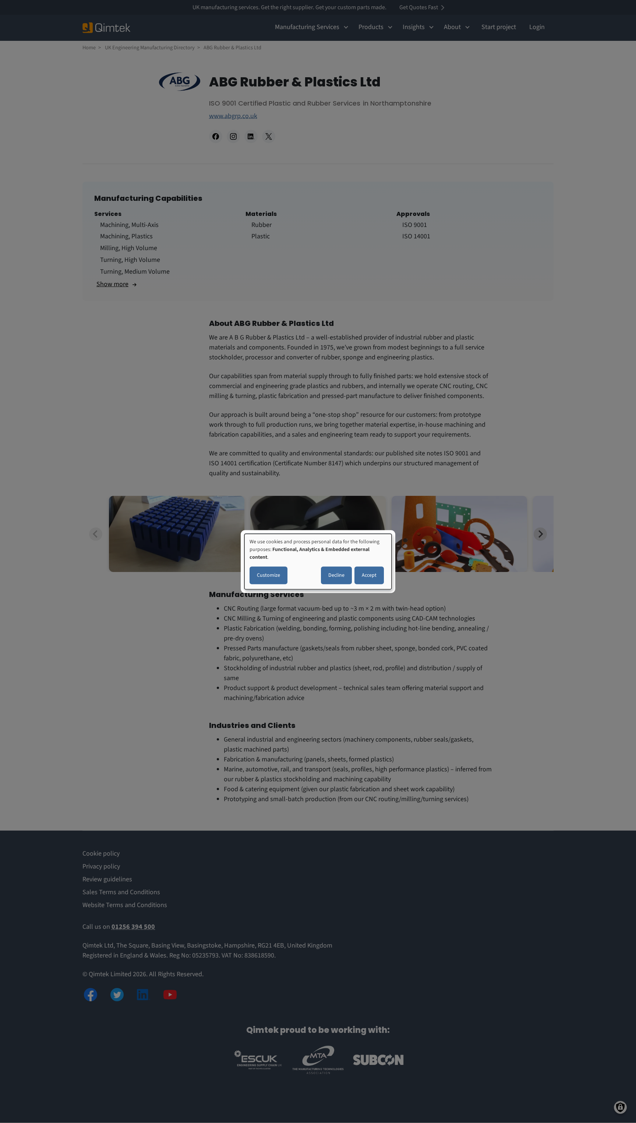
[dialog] (318, 562)
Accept (369, 575)
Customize (268, 575)
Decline (336, 575)
